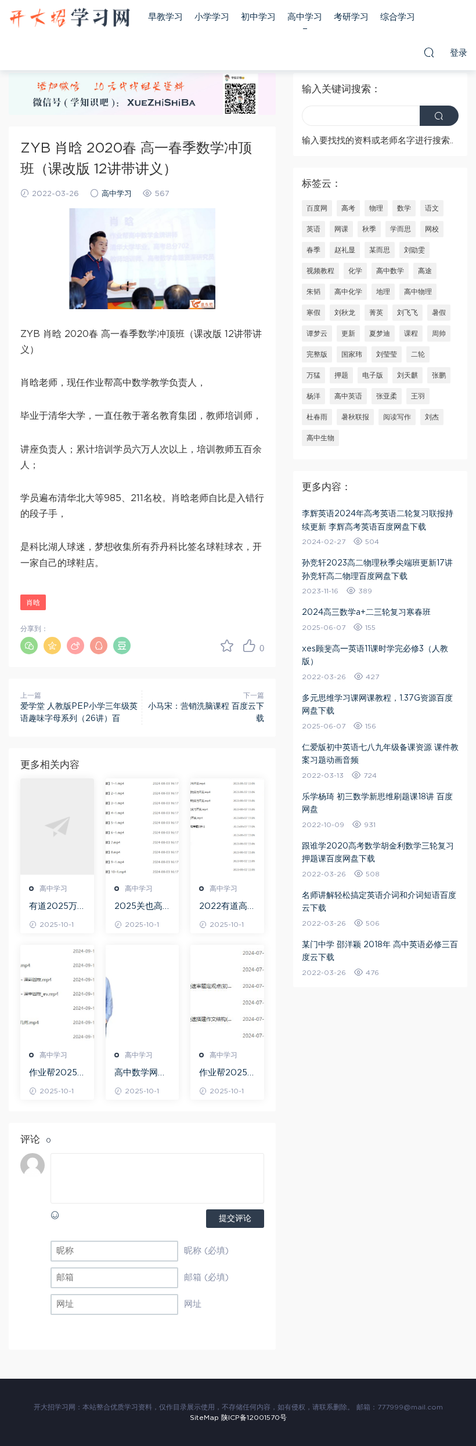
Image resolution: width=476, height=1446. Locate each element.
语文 (432, 208)
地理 (383, 291)
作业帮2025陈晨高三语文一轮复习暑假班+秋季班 (225, 1073)
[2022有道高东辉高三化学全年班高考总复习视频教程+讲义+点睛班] (227, 826)
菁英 (376, 312)
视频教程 (320, 270)
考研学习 (351, 17)
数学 (404, 208)
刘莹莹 (386, 354)
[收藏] (227, 645)
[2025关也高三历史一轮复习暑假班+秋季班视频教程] (142, 826)
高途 (425, 270)
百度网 (316, 208)
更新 (348, 333)
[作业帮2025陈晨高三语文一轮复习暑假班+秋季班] (227, 993)
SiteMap (204, 1417)
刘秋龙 (344, 312)
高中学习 (304, 17)
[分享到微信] (29, 645)
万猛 (313, 375)
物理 (376, 208)
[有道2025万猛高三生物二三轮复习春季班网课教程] (57, 826)
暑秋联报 (355, 417)
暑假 (439, 312)
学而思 (400, 229)
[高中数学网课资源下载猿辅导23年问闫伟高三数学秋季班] (142, 993)
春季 (313, 250)
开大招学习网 (70, 17)
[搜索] (429, 52)
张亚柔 (386, 396)
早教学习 (165, 17)
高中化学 (348, 291)
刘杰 (432, 417)
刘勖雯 (414, 250)
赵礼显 (344, 250)
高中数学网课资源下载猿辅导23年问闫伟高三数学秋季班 (141, 1073)
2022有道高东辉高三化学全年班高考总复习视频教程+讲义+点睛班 (226, 907)
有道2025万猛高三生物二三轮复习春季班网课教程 (55, 907)
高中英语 (348, 396)
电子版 (372, 375)
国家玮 (351, 354)
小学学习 (211, 17)
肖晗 (33, 602)
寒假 (313, 312)
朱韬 (313, 291)
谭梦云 (316, 333)
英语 (313, 229)
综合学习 (397, 17)
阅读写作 (397, 417)
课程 (411, 333)
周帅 (439, 333)
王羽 (418, 396)
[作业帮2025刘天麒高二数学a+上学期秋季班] (57, 993)
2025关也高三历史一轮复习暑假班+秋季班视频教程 (140, 907)
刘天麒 (407, 375)
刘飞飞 (407, 312)
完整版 (316, 354)
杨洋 (313, 396)
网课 (341, 229)
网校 (432, 229)
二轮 (418, 354)
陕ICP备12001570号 (254, 1417)
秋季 (369, 229)
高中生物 (320, 437)
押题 (341, 375)
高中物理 (418, 291)
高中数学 (390, 270)
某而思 (379, 250)
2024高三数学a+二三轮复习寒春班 (366, 612)
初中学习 (258, 17)
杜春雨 (316, 417)
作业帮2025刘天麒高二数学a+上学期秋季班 (56, 1073)
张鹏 (439, 375)
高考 (348, 208)
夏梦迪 (379, 333)
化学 (355, 270)
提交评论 (235, 1219)
